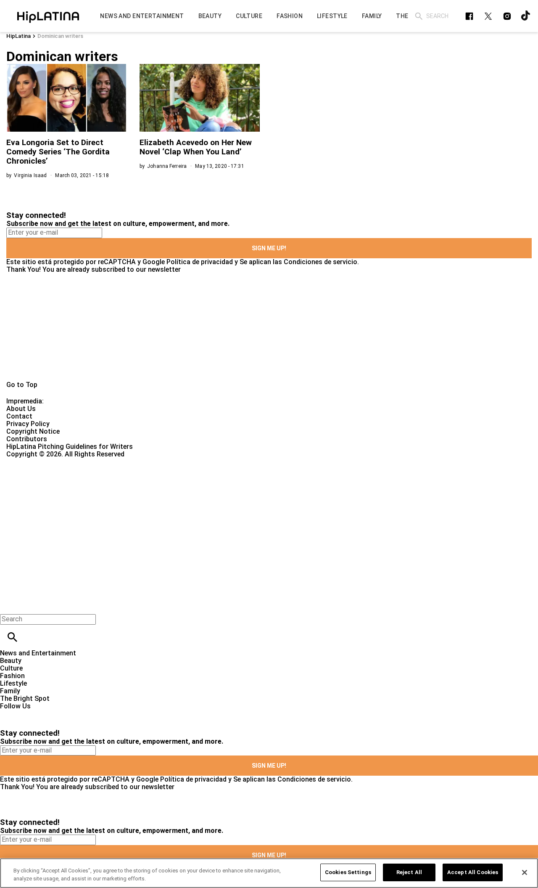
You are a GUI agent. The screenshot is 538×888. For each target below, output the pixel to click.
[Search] (418, 16)
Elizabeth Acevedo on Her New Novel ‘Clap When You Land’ (196, 147)
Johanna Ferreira (167, 166)
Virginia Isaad (30, 175)
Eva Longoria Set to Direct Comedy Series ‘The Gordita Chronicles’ (58, 152)
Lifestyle (13, 683)
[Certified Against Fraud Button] (36, 462)
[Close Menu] (9, 604)
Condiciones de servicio (320, 262)
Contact (19, 416)
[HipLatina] (48, 16)
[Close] (524, 872)
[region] (269, 873)
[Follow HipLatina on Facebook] (469, 16)
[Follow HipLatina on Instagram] (507, 16)
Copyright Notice (33, 431)
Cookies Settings (348, 872)
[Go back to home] (220, 489)
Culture (11, 668)
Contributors (26, 439)
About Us (21, 409)
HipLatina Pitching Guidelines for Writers (69, 447)
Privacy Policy (28, 424)
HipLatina (18, 36)
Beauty (10, 661)
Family (10, 691)
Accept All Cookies (472, 872)
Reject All (409, 872)
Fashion (12, 676)
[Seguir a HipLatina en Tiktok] (526, 16)
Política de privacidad (199, 262)
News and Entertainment (38, 653)
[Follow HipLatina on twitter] (488, 16)
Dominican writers (60, 36)
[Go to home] (269, 327)
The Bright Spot (25, 698)
